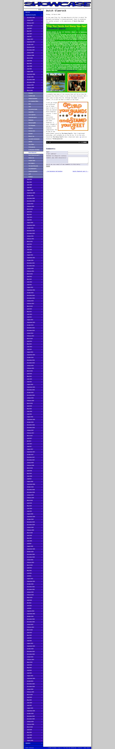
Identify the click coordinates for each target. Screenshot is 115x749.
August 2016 (28, 417)
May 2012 (28, 280)
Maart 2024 (28, 663)
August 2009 (28, 191)
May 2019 (28, 506)
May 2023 (28, 636)
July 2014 (28, 350)
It (80, 137)
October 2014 (29, 358)
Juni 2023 (28, 638)
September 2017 (29, 452)
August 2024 (28, 676)
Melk (30, 104)
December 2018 (29, 493)
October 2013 (29, 326)
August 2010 (28, 223)
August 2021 (28, 579)
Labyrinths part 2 (33, 117)
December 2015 (29, 396)
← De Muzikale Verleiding (54, 171)
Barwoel (30, 133)
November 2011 (29, 263)
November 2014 (29, 361)
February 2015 (29, 369)
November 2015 (29, 390)
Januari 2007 (28, 21)
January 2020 (29, 528)
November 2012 (29, 296)
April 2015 (28, 374)
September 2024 (29, 679)
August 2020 (28, 547)
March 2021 (28, 566)
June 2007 (28, 34)
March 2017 (28, 436)
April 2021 (28, 568)
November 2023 (29, 652)
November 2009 (29, 199)
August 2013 (28, 320)
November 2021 (29, 587)
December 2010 (29, 234)
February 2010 (29, 207)
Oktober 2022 (29, 617)
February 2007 (29, 23)
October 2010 (29, 228)
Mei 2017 (27, 441)
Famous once (32, 130)
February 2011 (29, 239)
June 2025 (28, 703)
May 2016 (28, 409)
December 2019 (29, 525)
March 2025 (28, 695)
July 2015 (28, 382)
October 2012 (29, 293)
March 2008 (28, 58)
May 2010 (28, 215)
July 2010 (28, 220)
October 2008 (29, 77)
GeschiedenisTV (32, 168)
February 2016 (29, 401)
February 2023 (29, 628)
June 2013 (28, 315)
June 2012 (28, 282)
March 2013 (28, 307)
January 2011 (29, 237)
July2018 (27, 479)
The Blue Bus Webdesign (69, 747)
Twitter (80, 747)
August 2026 (28, 741)
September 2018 (29, 485)
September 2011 (29, 258)
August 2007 (28, 40)
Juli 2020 (27, 544)
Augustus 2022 (29, 611)
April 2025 (28, 698)
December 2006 (29, 18)
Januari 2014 (28, 334)
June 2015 (28, 379)
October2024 (28, 682)
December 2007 (29, 50)
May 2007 (28, 32)
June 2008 (28, 67)
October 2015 (29, 393)
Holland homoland (33, 98)
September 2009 (29, 193)
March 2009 (28, 91)
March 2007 (28, 26)
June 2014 (28, 347)
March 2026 (28, 727)
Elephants (31, 120)
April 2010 (28, 212)
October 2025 (29, 714)
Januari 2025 (28, 690)
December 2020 (29, 557)
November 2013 (29, 328)
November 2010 (29, 231)
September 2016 (29, 420)
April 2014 (28, 342)
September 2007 (29, 42)
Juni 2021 (28, 574)
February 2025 (29, 692)
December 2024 (29, 687)
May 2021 (28, 571)
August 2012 (28, 288)
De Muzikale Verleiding (34, 149)
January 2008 (29, 53)
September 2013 (29, 323)
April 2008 (28, 61)
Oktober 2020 (29, 552)
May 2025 (28, 700)
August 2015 (28, 385)
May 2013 (28, 312)
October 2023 (29, 649)
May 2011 (28, 247)
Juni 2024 (28, 671)
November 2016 (29, 425)
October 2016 (29, 423)
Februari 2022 (29, 595)
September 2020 (29, 549)
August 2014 (28, 352)
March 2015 (28, 371)
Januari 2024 (28, 657)
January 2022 (29, 593)
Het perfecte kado (33, 109)
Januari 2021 (28, 560)
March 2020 (28, 533)
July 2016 (28, 415)
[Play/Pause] (47, 142)
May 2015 (28, 377)
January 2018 (29, 463)
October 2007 (29, 45)
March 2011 (28, 242)
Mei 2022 (27, 603)
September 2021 (29, 582)
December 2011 (29, 266)
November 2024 (29, 684)
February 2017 (29, 433)
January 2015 (29, 366)
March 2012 (28, 274)
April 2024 (28, 665)
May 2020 (28, 539)
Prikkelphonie (32, 147)
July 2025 (28, 706)
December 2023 (29, 655)
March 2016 (28, 404)
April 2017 (28, 439)
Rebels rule (31, 157)
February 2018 (29, 466)
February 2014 (29, 336)
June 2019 (28, 509)
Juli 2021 (27, 576)
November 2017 (29, 458)
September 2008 (29, 75)
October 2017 (29, 455)
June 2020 (28, 541)
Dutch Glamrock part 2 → (80, 171)
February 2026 (29, 725)
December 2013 (29, 331)
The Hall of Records (33, 166)
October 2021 (29, 584)
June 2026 (28, 736)
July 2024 (28, 673)
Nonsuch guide (32, 122)
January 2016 (29, 398)
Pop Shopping (32, 125)
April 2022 (28, 601)
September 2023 (29, 646)
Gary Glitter (31, 144)
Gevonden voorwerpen (34, 139)
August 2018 (28, 482)
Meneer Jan (31, 136)
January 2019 (29, 495)
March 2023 (28, 630)
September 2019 (29, 517)
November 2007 (29, 48)
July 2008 (28, 69)
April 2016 (28, 406)
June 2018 (28, 477)
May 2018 (28, 474)
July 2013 (28, 317)
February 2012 (29, 272)
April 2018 (28, 471)
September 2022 (29, 614)
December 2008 (29, 83)
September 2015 (29, 388)
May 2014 (28, 344)
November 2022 (29, 620)
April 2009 (28, 180)
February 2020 (29, 531)
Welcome (27, 13)
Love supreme (32, 114)
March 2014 (28, 339)
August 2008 (28, 72)
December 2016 (29, 428)
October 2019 (29, 520)
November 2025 (29, 717)
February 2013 (29, 304)
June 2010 (28, 218)
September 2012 (29, 290)
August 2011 (28, 255)
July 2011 (28, 253)
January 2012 (29, 269)
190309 (30, 141)
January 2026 (29, 722)
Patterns (31, 128)
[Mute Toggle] (82, 142)
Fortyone (31, 93)
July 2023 (28, 641)
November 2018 (29, 490)
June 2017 (28, 444)
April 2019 (28, 504)
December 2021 (29, 590)
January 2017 (29, 431)
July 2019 (28, 512)
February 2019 (29, 498)
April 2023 (28, 633)
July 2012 (28, 285)
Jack (30, 106)
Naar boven (87, 747)
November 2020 (29, 555)
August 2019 (28, 514)
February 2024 (29, 660)
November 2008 (29, 80)
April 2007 (28, 29)
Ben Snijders (32, 163)
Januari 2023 (28, 625)
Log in (60, 747)
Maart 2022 (28, 598)
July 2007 (28, 37)
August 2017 (28, 450)
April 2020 (28, 536)
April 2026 (28, 730)
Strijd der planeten (33, 171)
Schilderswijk (32, 95)
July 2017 (28, 447)
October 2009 (29, 196)
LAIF (30, 174)
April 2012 (28, 277)
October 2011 (28, 261)
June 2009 (28, 185)
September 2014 (29, 355)
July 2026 (28, 738)
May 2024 (28, 668)
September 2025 (29, 711)
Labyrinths (31, 112)
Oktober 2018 (29, 487)
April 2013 (28, 309)
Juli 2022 (27, 609)
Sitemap (54, 747)
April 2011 (28, 245)
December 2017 (29, 460)
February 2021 (29, 563)
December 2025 (29, 719)
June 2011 (28, 250)
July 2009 (28, 188)
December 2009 (29, 201)
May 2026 (28, 733)
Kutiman (31, 176)
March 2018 (28, 468)
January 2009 (29, 85)
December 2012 (29, 299)
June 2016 (28, 412)
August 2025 (28, 709)
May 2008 (28, 64)
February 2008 (29, 56)
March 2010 (28, 210)
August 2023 (28, 644)
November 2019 (29, 522)
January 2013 (29, 301)
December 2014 (29, 363)
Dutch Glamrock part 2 (34, 155)
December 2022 (29, 622)
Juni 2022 (28, 606)
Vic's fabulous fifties (33, 101)
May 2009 (28, 183)
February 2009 (29, 88)
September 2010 (29, 226)
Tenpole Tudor (32, 160)
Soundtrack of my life (30, 15)
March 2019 (28, 501)
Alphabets (27, 744)
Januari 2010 (28, 204)
